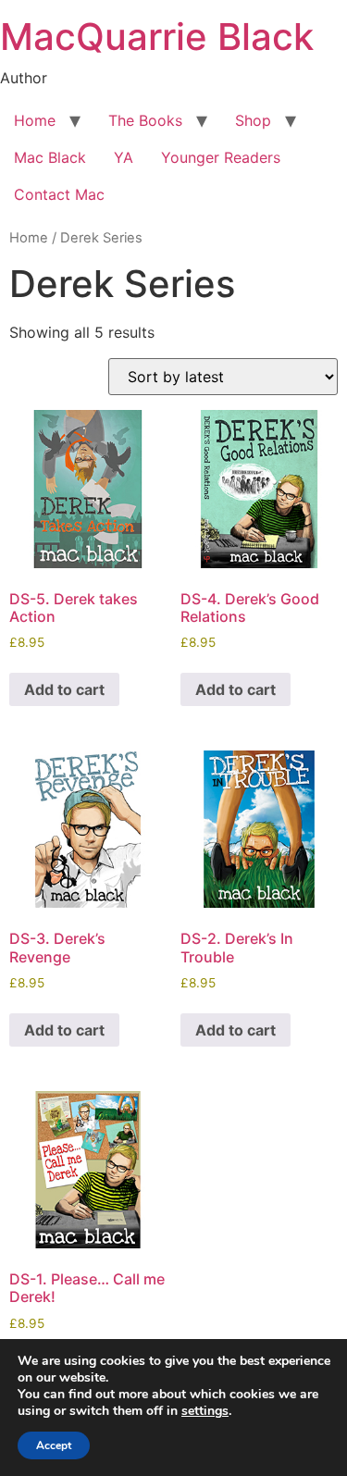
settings (205, 1411)
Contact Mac (59, 194)
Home (35, 120)
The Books (145, 120)
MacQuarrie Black (157, 36)
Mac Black (50, 157)
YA (123, 157)
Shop (253, 120)
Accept (53, 1445)
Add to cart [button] (64, 689)
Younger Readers (220, 157)
